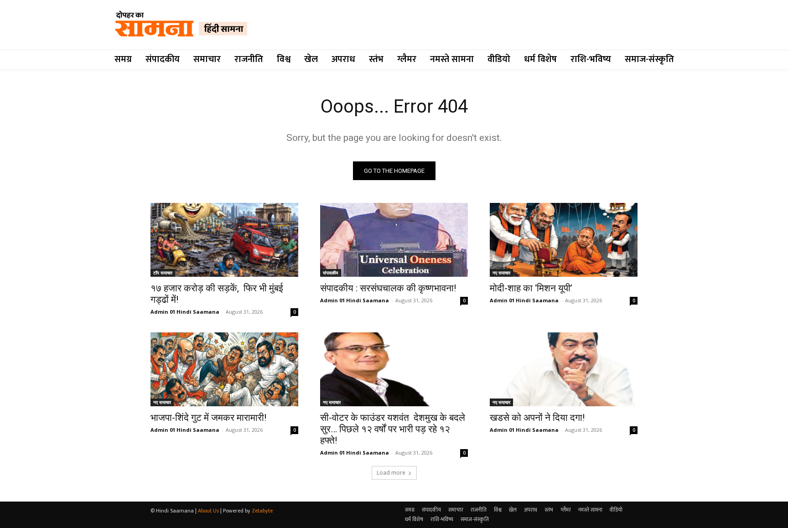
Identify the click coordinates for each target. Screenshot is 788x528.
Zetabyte (262, 510)
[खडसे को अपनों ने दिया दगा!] (564, 369)
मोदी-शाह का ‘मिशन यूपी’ (531, 288)
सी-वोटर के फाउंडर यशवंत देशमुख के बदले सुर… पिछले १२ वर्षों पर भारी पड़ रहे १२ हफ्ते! (392, 429)
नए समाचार (501, 272)
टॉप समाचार (162, 272)
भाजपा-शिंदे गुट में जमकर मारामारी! (208, 417)
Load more (391, 472)
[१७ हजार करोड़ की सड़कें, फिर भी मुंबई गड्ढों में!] (224, 240)
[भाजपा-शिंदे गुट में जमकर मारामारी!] (224, 369)
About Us (208, 510)
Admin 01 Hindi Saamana (184, 311)
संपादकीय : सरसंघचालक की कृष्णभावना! (388, 288)
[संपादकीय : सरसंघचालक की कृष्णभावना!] (394, 240)
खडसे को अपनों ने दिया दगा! (537, 417)
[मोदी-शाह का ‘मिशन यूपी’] (564, 240)
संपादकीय (330, 272)
